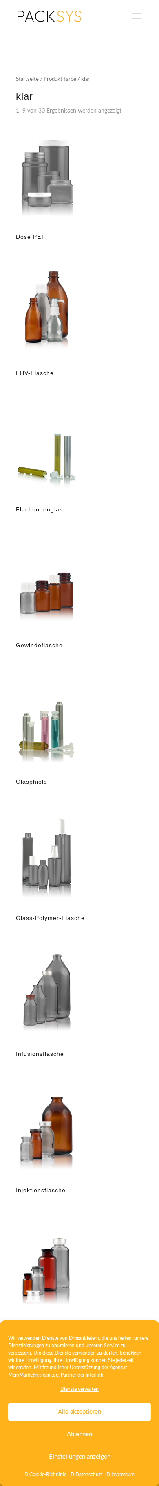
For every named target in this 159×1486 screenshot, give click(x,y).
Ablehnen (79, 1434)
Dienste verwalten (79, 1389)
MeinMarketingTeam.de (33, 1375)
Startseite (27, 79)
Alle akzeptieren (79, 1412)
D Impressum (120, 1474)
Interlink (94, 1375)
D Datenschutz (86, 1474)
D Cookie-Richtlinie (45, 1474)
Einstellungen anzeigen (79, 1457)
